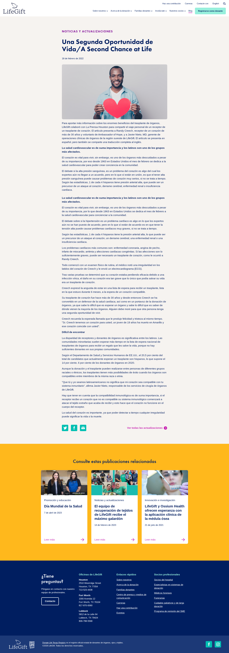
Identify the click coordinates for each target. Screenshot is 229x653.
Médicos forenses (163, 593)
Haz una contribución (171, 3)
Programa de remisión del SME (169, 611)
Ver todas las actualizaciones (145, 427)
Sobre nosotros (124, 580)
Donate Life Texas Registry (54, 642)
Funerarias (159, 598)
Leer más (49, 539)
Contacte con (202, 3)
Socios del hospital (163, 580)
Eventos (120, 613)
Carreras (189, 3)
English (216, 3)
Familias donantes (125, 589)
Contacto (50, 601)
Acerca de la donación (127, 584)
